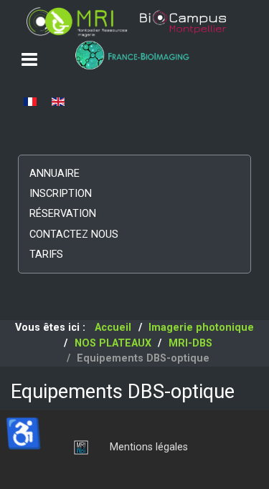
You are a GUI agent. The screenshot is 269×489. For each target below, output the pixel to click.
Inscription (60, 194)
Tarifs (46, 254)
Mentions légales (149, 447)
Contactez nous (73, 234)
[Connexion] (77, 447)
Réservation (62, 214)
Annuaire (54, 174)
